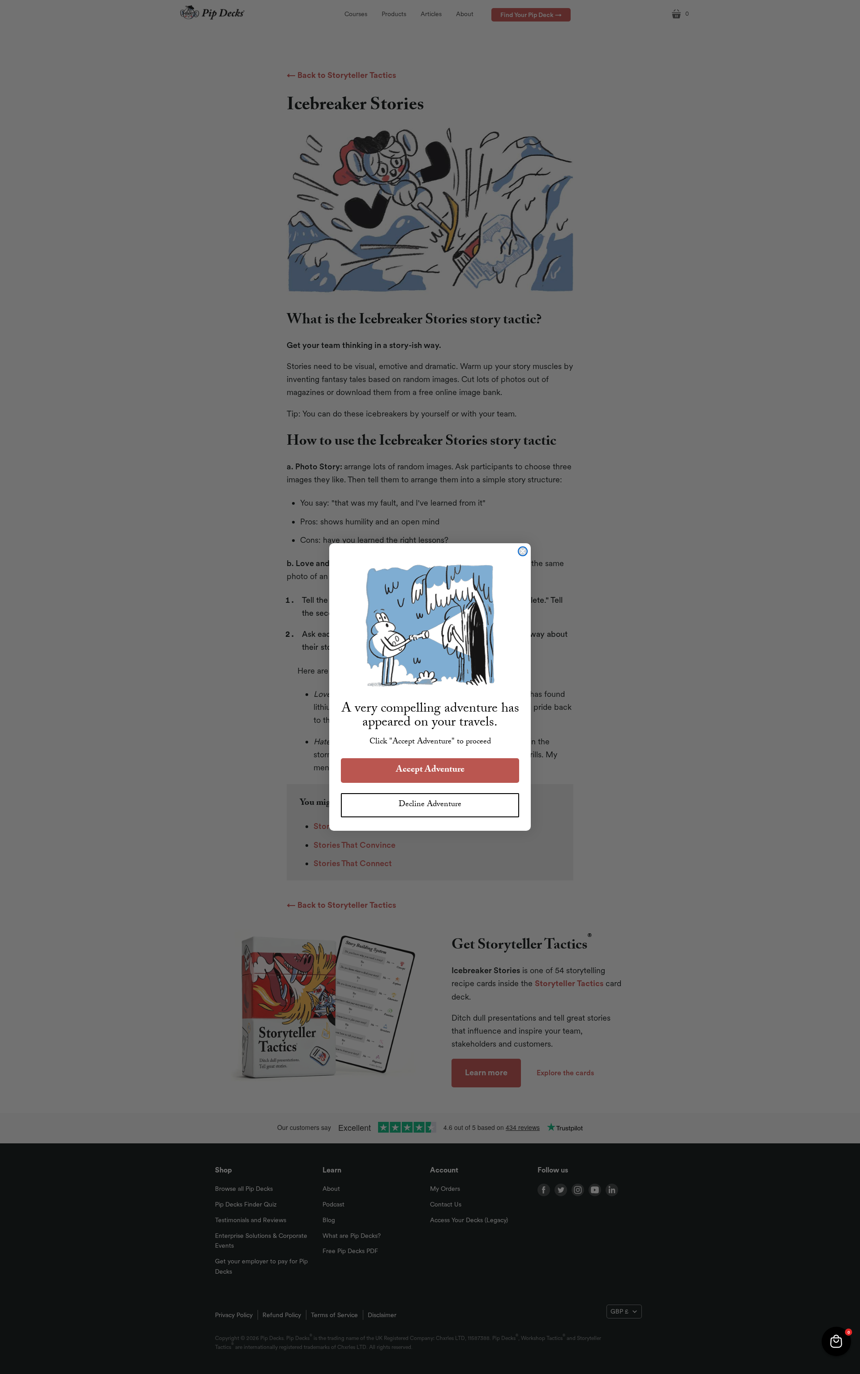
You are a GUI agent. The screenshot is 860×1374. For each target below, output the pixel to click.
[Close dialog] (522, 551)
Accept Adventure (430, 770)
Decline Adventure (430, 805)
